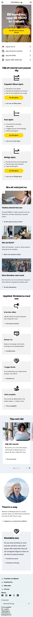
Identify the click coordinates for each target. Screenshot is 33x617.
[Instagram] (6, 595)
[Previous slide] (26, 468)
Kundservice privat (12, 558)
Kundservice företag (12, 563)
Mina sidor (7, 585)
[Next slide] (29, 468)
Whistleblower (5, 613)
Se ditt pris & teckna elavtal (16, 31)
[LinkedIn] (18, 595)
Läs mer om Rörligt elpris (14, 176)
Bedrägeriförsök (6, 615)
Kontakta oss (10, 378)
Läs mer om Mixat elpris (13, 103)
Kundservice (8, 582)
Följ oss (3, 592)
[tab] (13, 468)
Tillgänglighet (5, 611)
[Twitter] (14, 595)
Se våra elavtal (11, 459)
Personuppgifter (6, 607)
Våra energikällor (11, 406)
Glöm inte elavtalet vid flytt (12, 254)
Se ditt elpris (13, 98)
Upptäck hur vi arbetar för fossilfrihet (15, 521)
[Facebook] (2, 595)
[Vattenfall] (16, 2)
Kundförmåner (10, 351)
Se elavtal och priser (12, 323)
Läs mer (6, 589)
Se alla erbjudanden (10, 287)
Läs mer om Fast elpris (13, 141)
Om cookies (5, 609)
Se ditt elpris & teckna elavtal (13, 221)
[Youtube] (10, 595)
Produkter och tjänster (11, 578)
